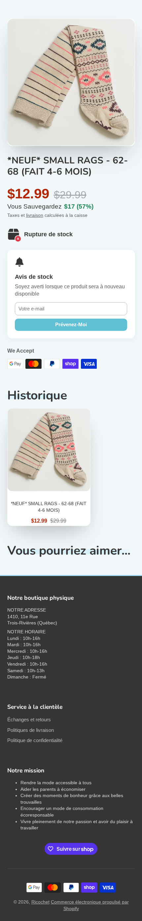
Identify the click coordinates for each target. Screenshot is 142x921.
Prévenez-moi (71, 324)
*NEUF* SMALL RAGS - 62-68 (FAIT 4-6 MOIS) (48, 467)
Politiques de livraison (30, 730)
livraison (34, 215)
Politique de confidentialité (34, 740)
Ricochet (40, 902)
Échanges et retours (29, 719)
